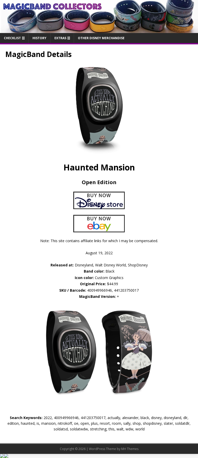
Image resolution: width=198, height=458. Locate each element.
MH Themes (129, 449)
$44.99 (112, 283)
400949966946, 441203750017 (113, 290)
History (39, 38)
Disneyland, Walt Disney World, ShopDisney (99, 265)
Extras (60, 38)
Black (99, 271)
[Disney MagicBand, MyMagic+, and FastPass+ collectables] (99, 29)
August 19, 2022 (99, 252)
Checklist (12, 38)
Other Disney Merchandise (101, 38)
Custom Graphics (99, 277)
